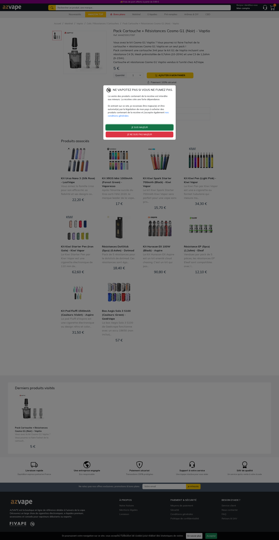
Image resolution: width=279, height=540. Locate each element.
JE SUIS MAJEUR (139, 127)
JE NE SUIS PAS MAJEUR (139, 134)
